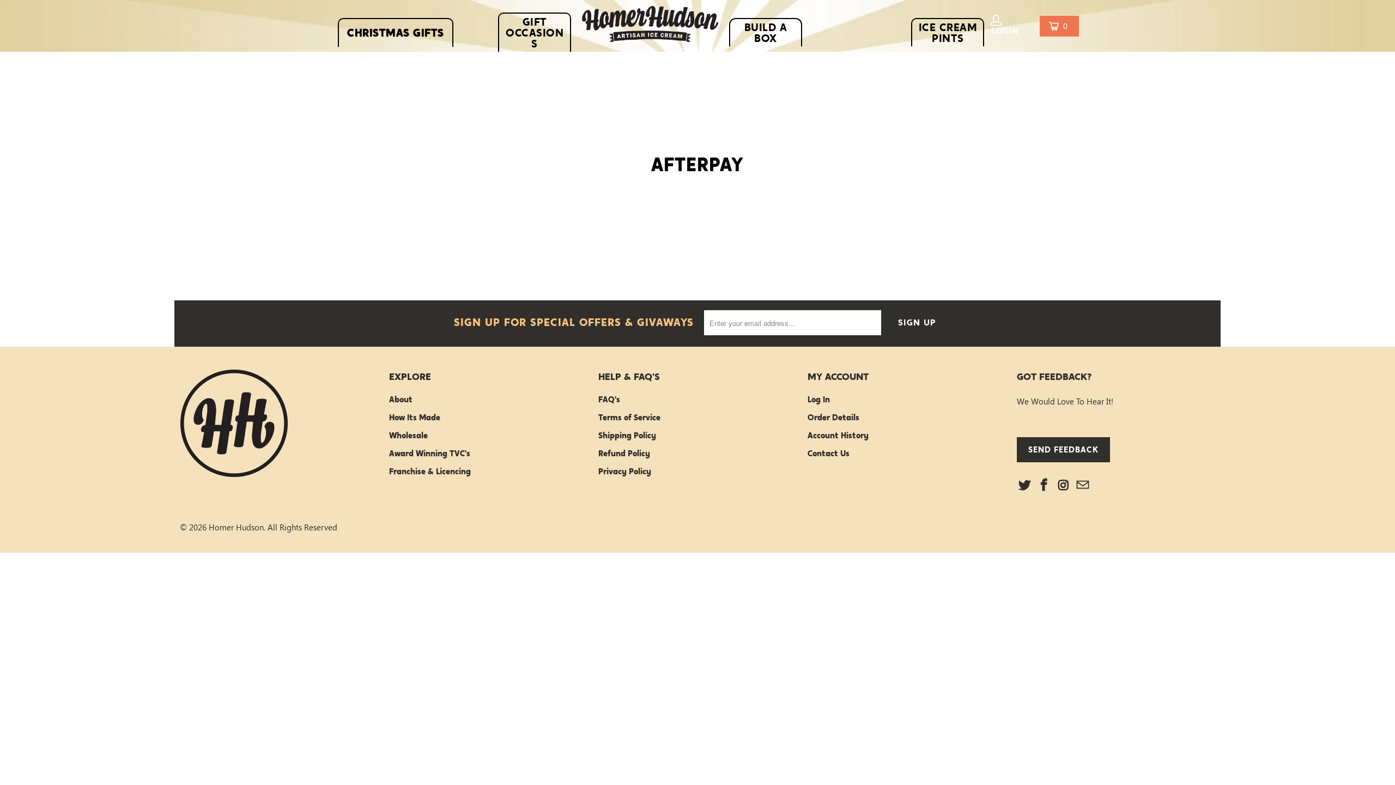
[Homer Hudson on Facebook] (1044, 485)
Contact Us (829, 453)
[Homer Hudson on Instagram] (1064, 485)
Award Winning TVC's (429, 453)
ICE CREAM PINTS (948, 32)
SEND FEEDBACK (1063, 449)
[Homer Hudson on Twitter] (1025, 485)
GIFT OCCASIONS (534, 33)
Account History (838, 435)
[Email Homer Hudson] (1083, 485)
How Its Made (414, 417)
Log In (819, 399)
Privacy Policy (624, 471)
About (401, 399)
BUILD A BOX (765, 32)
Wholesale (408, 435)
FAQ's (609, 399)
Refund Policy (624, 453)
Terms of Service (629, 417)
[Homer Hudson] (650, 26)
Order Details (833, 417)
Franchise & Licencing (430, 471)
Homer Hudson (236, 527)
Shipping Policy (627, 435)
